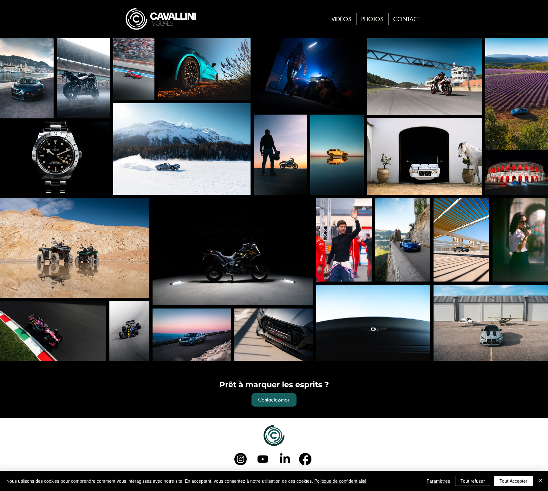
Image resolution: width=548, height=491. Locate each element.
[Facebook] (305, 459)
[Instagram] (240, 459)
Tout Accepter (513, 481)
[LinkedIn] (537, 463)
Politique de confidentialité (340, 481)
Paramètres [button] (438, 481)
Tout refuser (472, 481)
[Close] (540, 481)
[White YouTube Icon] (537, 451)
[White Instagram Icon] (537, 439)
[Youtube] (263, 459)
